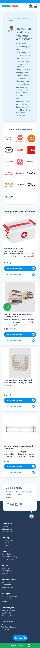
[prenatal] (8, 161)
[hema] (31, 150)
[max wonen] (8, 185)
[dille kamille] (8, 150)
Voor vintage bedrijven (9, 615)
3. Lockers (4, 545)
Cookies (4, 601)
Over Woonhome (8, 579)
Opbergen (11, 20)
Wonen (19, 18)
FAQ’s (3, 624)
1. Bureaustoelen (7, 540)
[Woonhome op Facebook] (16, 504)
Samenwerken (6, 630)
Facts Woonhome (7, 613)
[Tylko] (20, 150)
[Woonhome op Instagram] (7, 504)
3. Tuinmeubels (6, 532)
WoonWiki (4, 573)
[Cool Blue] (31, 138)
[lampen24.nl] (20, 173)
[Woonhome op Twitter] (21, 504)
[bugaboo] (31, 173)
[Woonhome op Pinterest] (12, 504)
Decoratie (26, 18)
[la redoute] (20, 161)
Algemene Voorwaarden (9, 596)
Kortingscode (5, 568)
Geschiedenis (6, 585)
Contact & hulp (8, 621)
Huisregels (6, 593)
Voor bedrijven (7, 607)
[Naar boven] (30, 511)
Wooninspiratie (6, 571)
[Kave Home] (8, 173)
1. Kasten (4, 526)
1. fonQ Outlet (6, 554)
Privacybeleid (6, 599)
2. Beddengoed (6, 529)
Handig (4, 565)
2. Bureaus (5, 543)
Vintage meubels (7, 587)
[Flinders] (31, 161)
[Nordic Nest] (8, 138)
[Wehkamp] (20, 138)
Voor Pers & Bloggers (8, 627)
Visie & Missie (6, 582)
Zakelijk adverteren (8, 610)
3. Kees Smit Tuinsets (8, 559)
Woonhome (12, 18)
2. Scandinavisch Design (9, 557)
